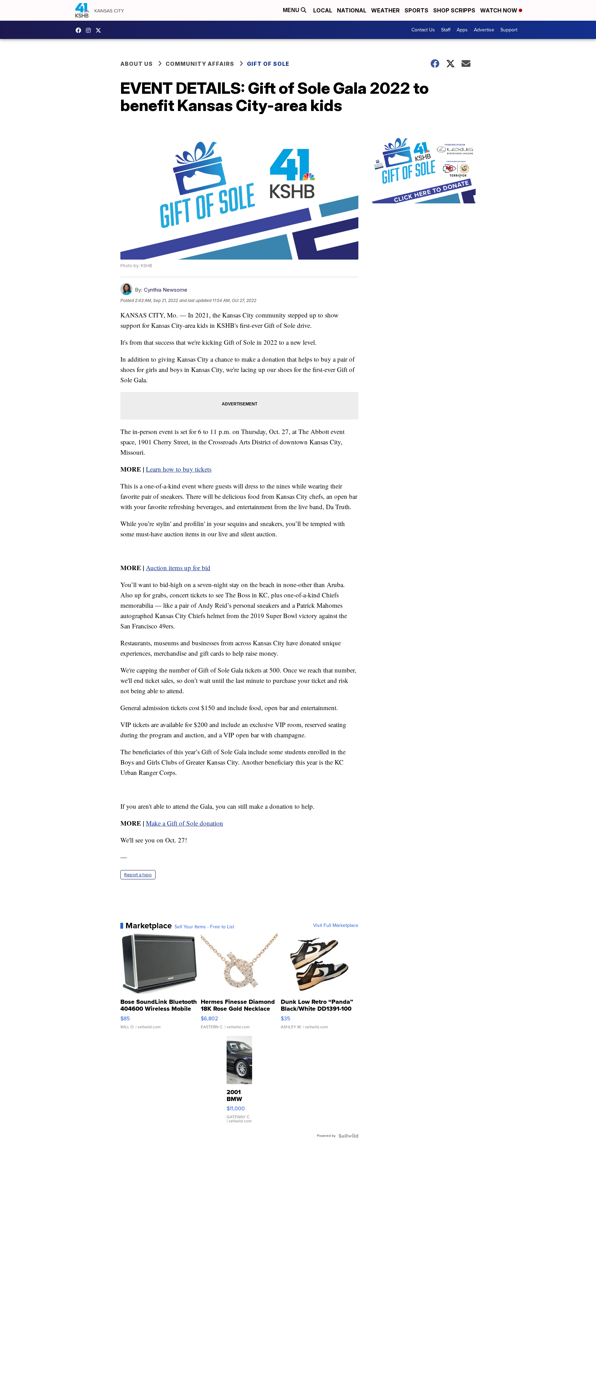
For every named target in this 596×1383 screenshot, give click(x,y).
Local (322, 10)
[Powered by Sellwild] (348, 1135)
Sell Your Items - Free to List (204, 927)
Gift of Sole (268, 63)
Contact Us (423, 29)
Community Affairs (200, 63)
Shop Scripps (454, 10)
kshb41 (80, 30)
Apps (462, 29)
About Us (136, 63)
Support (508, 29)
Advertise (484, 29)
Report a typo (138, 874)
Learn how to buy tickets (178, 469)
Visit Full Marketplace (335, 925)
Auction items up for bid (178, 567)
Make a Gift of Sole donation (184, 823)
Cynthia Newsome (165, 289)
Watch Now (499, 10)
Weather (385, 10)
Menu (292, 10)
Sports (416, 10)
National (351, 10)
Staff (445, 29)
